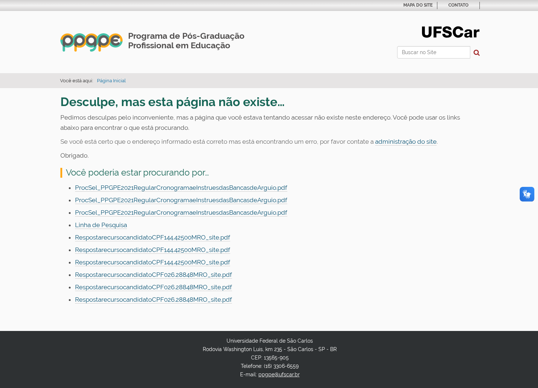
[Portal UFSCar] (450, 31)
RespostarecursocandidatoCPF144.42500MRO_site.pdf (152, 237)
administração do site (406, 141)
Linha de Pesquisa (101, 225)
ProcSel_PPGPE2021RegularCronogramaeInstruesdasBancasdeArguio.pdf (181, 187)
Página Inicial (111, 80)
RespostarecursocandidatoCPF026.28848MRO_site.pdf (153, 274)
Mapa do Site (418, 5)
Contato (458, 5)
